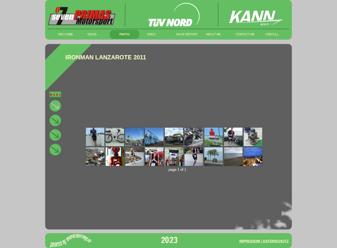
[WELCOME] (65, 34)
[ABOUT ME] (213, 34)
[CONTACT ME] (243, 34)
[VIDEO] (154, 34)
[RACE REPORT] (184, 34)
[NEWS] (95, 34)
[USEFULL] (272, 34)
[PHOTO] (124, 34)
